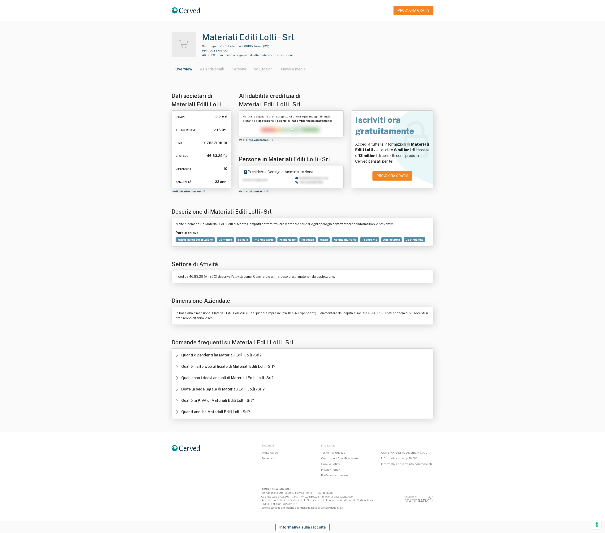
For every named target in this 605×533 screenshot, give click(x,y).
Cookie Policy (330, 464)
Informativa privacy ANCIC (399, 458)
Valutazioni (263, 69)
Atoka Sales (269, 452)
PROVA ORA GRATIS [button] (413, 10)
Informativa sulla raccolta (302, 527)
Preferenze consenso (335, 475)
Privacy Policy (330, 469)
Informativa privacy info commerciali (406, 464)
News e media (293, 69)
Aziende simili (212, 69)
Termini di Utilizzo (333, 452)
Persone (239, 69)
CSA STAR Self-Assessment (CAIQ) (404, 452)
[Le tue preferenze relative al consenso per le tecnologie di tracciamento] (596, 524)
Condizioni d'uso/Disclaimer (340, 458)
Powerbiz (267, 458)
